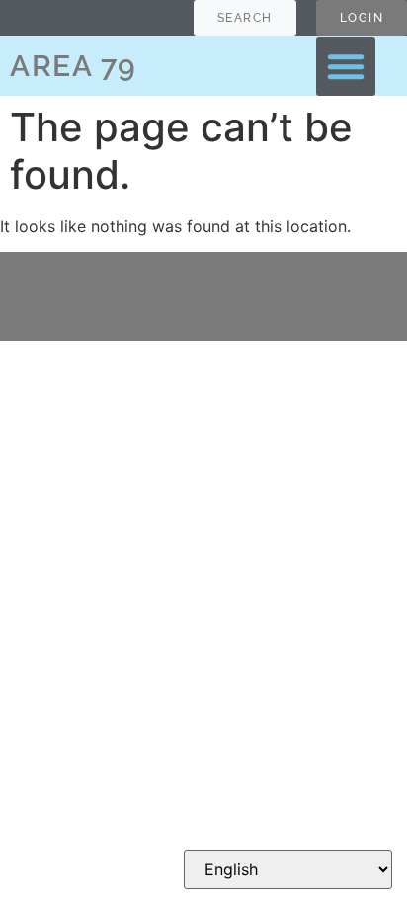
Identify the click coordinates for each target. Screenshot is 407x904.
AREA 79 (73, 65)
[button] (345, 66)
